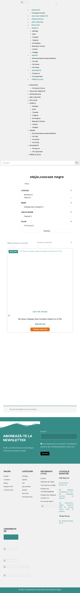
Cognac (35, 40)
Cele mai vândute (40, 16)
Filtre (27, 184)
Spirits (35, 28)
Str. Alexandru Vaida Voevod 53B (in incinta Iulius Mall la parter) (66, 507)
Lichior (35, 49)
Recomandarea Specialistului (44, 58)
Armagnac (36, 43)
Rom (34, 34)
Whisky (35, 31)
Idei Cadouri (37, 22)
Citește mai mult (40, 329)
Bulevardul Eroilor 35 (63, 484)
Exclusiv (36, 25)
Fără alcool (37, 79)
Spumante (36, 70)
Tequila (35, 37)
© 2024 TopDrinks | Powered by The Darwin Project (40, 590)
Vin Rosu (35, 67)
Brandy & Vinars (38, 46)
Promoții (36, 10)
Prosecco (36, 73)
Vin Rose (35, 64)
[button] (47, 183)
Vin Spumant (37, 76)
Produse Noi (37, 19)
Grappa (35, 52)
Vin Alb (35, 61)
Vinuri (35, 55)
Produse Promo (38, 13)
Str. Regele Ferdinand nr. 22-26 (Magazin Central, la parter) (66, 494)
